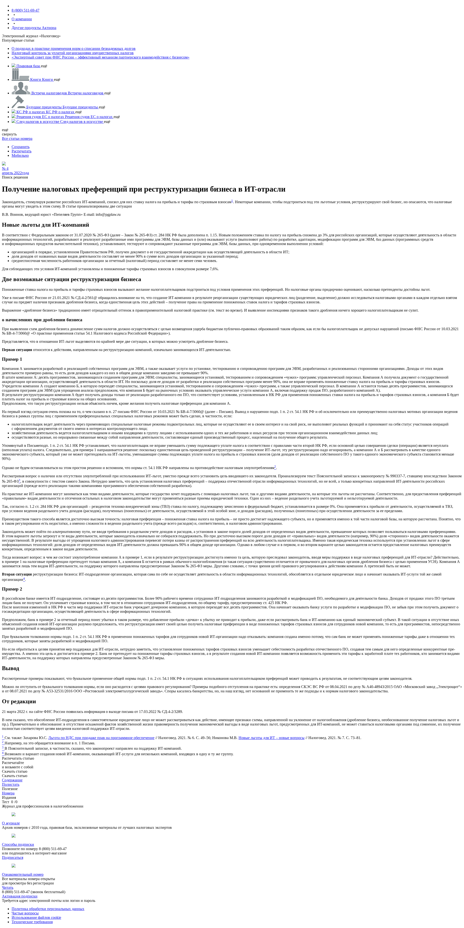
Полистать (10, 784)
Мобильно (20, 155)
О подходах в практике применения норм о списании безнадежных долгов (74, 48)
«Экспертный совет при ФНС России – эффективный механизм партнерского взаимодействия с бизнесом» (100, 57)
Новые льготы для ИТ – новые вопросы (271, 738)
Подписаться (12, 857)
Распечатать (21, 151)
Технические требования (32, 922)
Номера (8, 793)
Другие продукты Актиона (34, 28)
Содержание (12, 780)
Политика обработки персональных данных (48, 909)
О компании (22, 19)
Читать (7, 887)
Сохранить (20, 147)
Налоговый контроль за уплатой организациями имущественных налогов (73, 53)
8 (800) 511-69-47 (25, 10)
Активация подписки (19, 896)
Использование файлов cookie (36, 917)
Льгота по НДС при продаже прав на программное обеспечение (101, 738)
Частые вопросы (25, 913)
